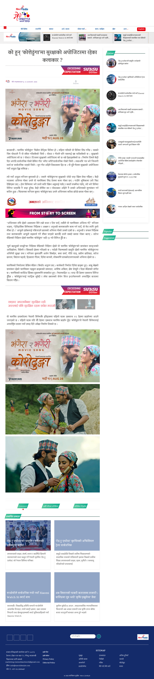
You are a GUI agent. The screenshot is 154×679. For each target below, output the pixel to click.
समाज (51, 29)
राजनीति (38, 29)
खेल (114, 29)
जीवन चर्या (81, 29)
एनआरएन (102, 655)
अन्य (124, 29)
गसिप (101, 663)
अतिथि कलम (83, 659)
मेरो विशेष (24, 29)
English (141, 29)
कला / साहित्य (99, 29)
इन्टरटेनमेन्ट (82, 666)
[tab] (23, 506)
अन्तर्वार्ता (82, 663)
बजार (121, 666)
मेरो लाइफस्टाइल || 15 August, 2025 (24, 82)
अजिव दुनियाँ (123, 655)
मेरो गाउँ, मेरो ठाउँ (104, 666)
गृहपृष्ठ (80, 655)
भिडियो (101, 659)
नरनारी (121, 659)
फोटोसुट (122, 663)
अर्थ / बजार (65, 29)
